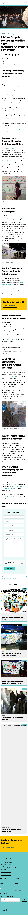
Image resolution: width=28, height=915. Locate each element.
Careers (17, 878)
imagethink (16, 576)
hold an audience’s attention (10, 101)
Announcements (10, 575)
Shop (16, 883)
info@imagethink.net (6, 866)
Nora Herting (8, 33)
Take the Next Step (10, 306)
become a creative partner (9, 496)
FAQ (16, 881)
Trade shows (14, 578)
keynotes (22, 576)
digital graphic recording (9, 376)
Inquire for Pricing (8, 847)
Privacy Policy (20, 886)
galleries (3, 576)
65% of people (11, 148)
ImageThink (3, 2)
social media (8, 578)
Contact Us (6, 874)
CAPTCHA (6, 559)
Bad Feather (7, 910)
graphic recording (12, 339)
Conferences (22, 575)
